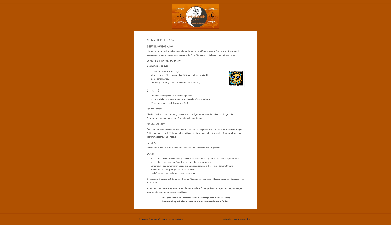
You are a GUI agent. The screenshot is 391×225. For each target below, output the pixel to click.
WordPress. (248, 219)
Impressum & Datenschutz (171, 219)
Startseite (144, 219)
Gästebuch (154, 219)
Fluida (238, 219)
